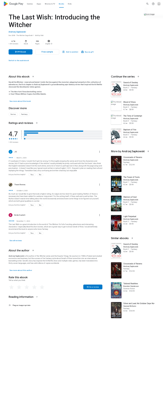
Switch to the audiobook (19, 60)
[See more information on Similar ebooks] (132, 238)
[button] (47, 52)
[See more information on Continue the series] (138, 76)
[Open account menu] (159, 4)
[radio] (11, 287)
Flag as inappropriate (19, 305)
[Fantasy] (24, 114)
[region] (56, 42)
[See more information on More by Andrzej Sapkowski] (148, 151)
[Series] (13, 114)
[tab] (30, 4)
